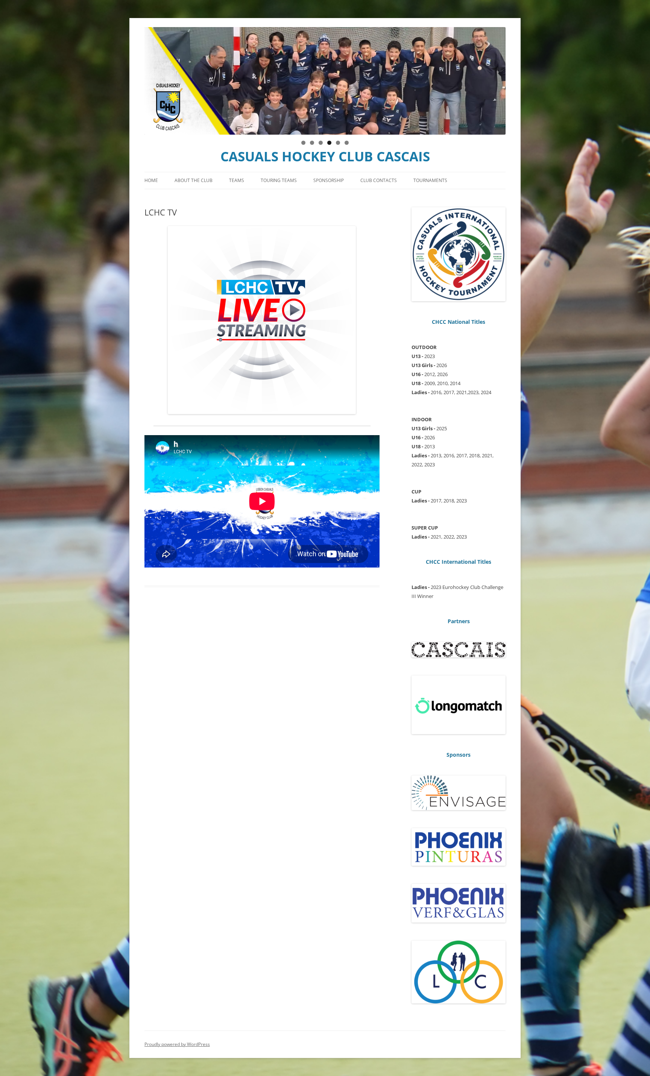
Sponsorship (328, 180)
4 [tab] (329, 143)
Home (151, 180)
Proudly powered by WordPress (177, 1044)
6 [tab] (347, 143)
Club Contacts (378, 180)
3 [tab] (321, 143)
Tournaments (430, 180)
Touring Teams (279, 180)
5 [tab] (338, 143)
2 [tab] (312, 143)
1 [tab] (303, 143)
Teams (236, 180)
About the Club (194, 180)
